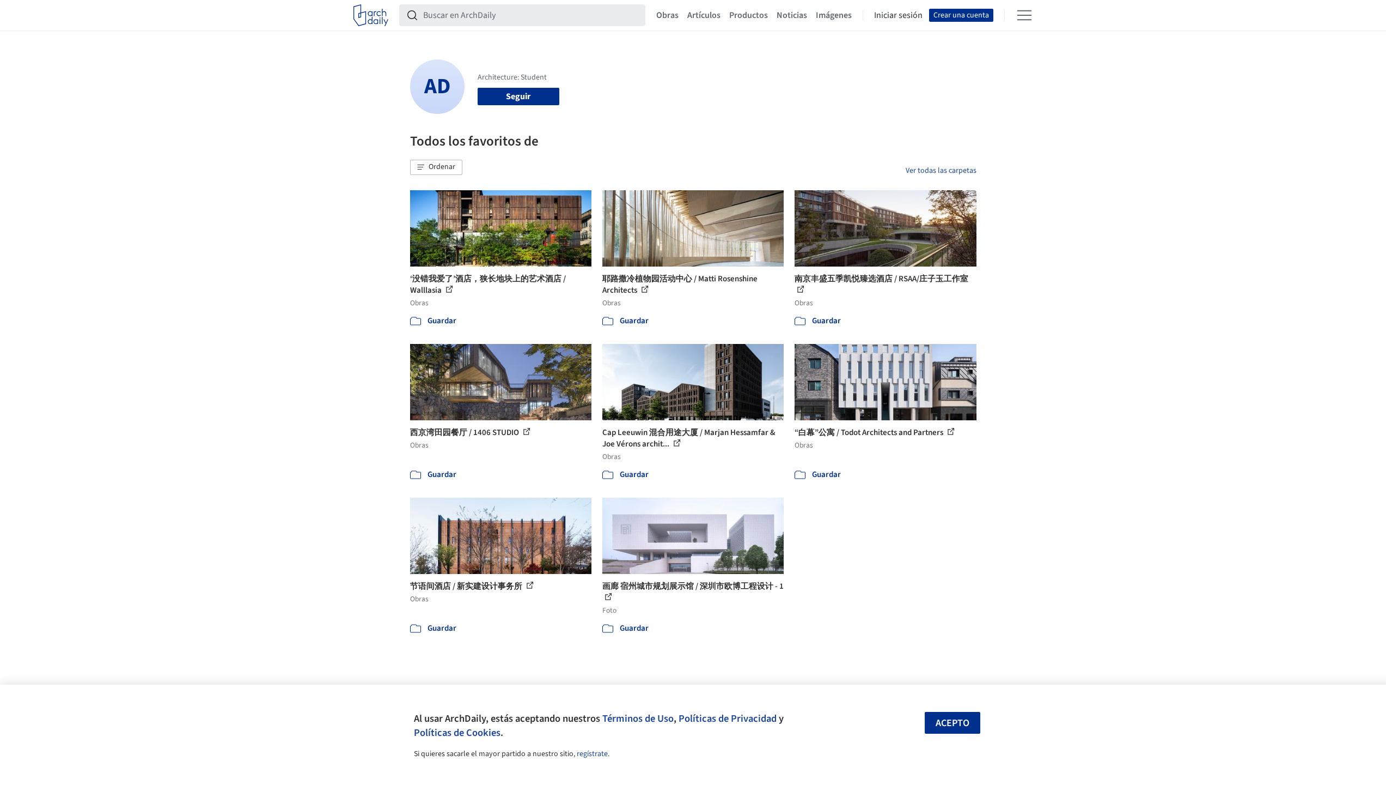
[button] (436, 167)
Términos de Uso (638, 718)
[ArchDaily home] (370, 15)
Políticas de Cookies (457, 733)
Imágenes (834, 15)
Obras (667, 15)
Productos (748, 15)
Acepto (952, 723)
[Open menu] (1024, 15)
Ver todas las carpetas (941, 170)
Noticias (792, 15)
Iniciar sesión (898, 15)
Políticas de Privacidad (728, 718)
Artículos (704, 15)
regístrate (592, 753)
